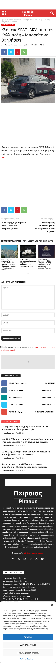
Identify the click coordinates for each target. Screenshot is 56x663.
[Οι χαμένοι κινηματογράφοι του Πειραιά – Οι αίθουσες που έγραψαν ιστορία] (28, 251)
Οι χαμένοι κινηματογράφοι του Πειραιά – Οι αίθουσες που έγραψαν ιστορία (28, 262)
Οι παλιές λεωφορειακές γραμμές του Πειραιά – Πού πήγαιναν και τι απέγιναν (26, 453)
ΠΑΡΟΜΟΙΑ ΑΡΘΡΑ (11, 241)
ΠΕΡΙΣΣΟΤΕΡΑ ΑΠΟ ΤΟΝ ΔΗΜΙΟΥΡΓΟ (38, 241)
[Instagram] (19, 559)
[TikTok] (31, 559)
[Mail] (25, 559)
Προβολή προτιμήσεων (28, 652)
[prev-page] (26, 274)
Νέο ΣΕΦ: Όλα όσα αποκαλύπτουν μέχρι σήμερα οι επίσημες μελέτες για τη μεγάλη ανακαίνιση (27, 440)
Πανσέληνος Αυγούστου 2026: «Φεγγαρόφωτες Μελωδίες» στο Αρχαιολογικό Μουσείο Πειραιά (44, 263)
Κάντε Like (50, 383)
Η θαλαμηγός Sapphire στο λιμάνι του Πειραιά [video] (13, 225)
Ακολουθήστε (48, 390)
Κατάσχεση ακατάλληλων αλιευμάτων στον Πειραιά (45, 227)
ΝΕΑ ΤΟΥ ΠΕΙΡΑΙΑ (15, 20)
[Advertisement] (28, 4)
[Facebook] (4, 52)
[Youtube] (42, 559)
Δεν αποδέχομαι (28, 645)
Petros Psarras (11, 45)
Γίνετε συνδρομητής (45, 412)
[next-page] (29, 274)
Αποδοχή (28, 637)
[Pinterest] (17, 52)
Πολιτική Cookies (26, 659)
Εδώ (3, 157)
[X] (11, 52)
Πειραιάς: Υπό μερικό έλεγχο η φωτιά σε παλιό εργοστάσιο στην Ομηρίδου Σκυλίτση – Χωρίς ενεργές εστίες (9, 264)
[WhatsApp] (24, 52)
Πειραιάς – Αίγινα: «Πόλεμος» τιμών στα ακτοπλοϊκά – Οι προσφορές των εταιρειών (24, 465)
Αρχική (3, 20)
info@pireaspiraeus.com (34, 553)
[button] (51, 605)
